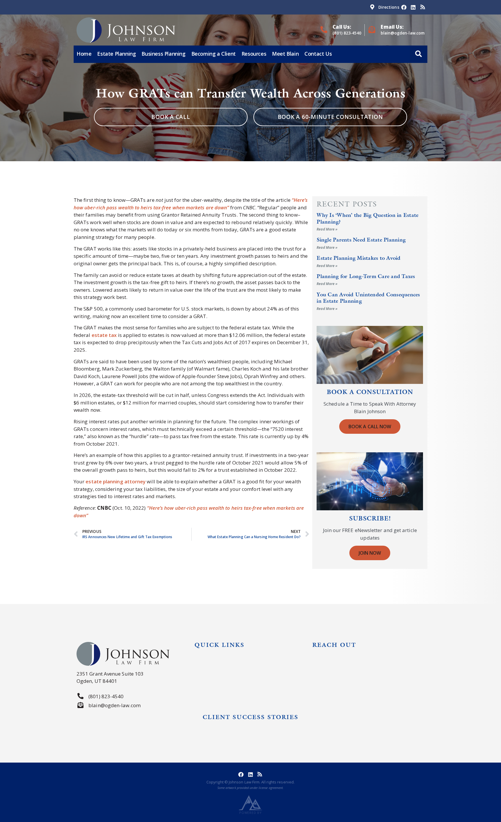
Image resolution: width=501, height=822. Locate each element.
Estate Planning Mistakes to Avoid (358, 258)
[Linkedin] (413, 7)
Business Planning (163, 53)
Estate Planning (116, 53)
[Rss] (422, 7)
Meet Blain (285, 53)
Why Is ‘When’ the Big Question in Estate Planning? (367, 218)
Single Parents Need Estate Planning (361, 239)
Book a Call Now (369, 426)
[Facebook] (404, 7)
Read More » (327, 229)
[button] (418, 54)
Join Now (370, 553)
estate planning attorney (116, 481)
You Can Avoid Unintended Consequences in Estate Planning (368, 297)
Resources (254, 53)
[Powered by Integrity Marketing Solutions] (250, 802)
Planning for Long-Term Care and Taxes (366, 276)
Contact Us (318, 53)
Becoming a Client (213, 53)
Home (84, 53)
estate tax (104, 335)
